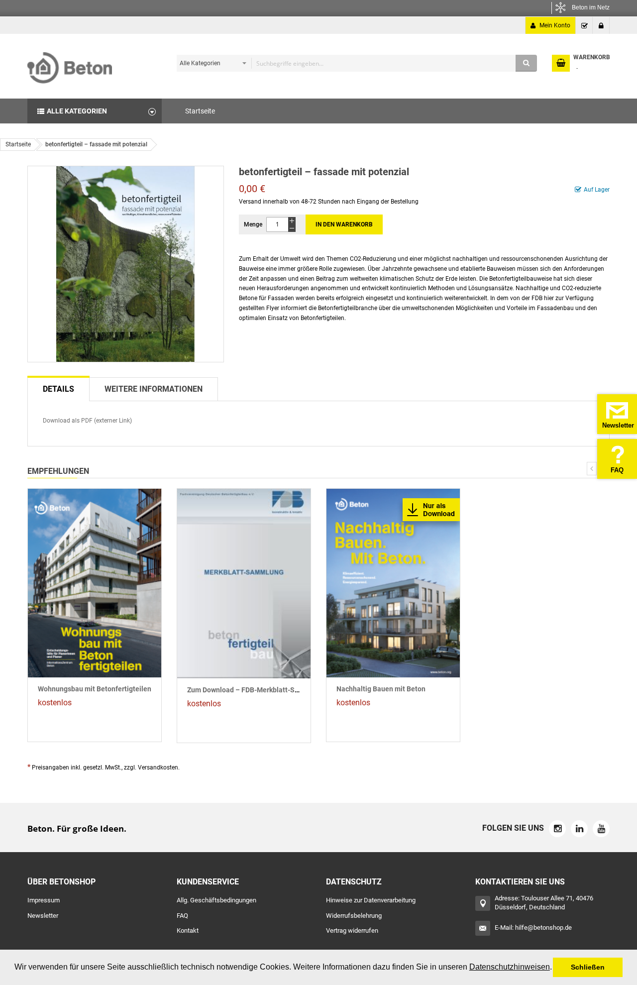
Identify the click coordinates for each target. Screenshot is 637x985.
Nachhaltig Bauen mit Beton (380, 689)
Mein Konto (554, 25)
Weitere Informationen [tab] (154, 389)
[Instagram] (557, 828)
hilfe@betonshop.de (543, 927)
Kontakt (188, 930)
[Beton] (69, 64)
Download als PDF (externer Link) (87, 420)
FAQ (182, 915)
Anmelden (601, 25)
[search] (354, 63)
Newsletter (42, 915)
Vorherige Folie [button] (592, 468)
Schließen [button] (588, 967)
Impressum (43, 900)
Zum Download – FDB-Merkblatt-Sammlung (255, 690)
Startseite (18, 144)
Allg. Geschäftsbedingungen (216, 900)
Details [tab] (58, 389)
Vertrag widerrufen (352, 930)
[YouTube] (601, 828)
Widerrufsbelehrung (354, 915)
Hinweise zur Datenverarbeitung (371, 900)
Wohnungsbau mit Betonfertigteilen (94, 689)
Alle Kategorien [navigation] (77, 111)
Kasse (584, 25)
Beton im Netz (591, 7)
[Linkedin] (579, 828)
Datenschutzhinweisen (509, 967)
